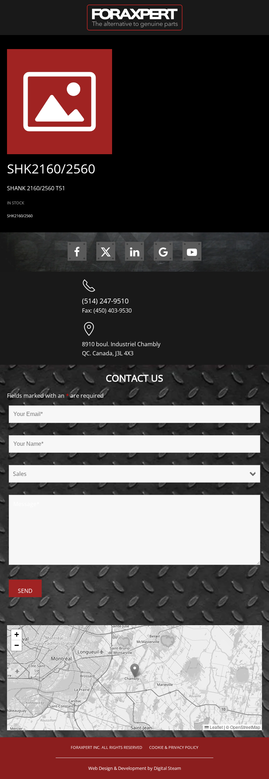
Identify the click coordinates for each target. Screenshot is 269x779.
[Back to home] (134, 17)
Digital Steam (167, 768)
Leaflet (216, 727)
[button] (134, 670)
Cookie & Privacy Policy (173, 747)
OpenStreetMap (245, 727)
